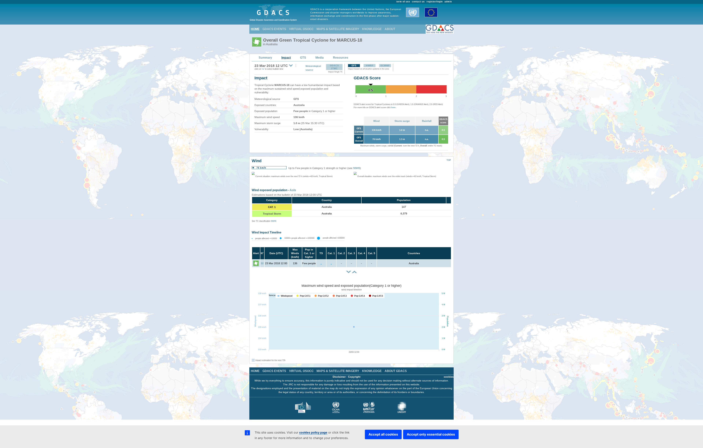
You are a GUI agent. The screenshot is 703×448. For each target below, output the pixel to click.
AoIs (293, 190)
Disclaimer (339, 376)
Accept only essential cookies (431, 434)
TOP (449, 160)
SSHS (356, 168)
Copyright (354, 376)
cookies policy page (313, 432)
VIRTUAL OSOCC (301, 29)
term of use (403, 1)
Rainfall (427, 120)
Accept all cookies (383, 434)
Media (319, 57)
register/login (435, 1)
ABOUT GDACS (396, 371)
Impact (286, 57)
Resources (340, 57)
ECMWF (385, 65)
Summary (265, 57)
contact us (418, 1)
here (393, 107)
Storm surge (402, 120)
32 (262, 263)
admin (448, 1)
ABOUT (390, 29)
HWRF (369, 65)
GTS (303, 57)
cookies (449, 376)
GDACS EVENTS (274, 29)
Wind (376, 120)
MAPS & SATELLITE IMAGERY (338, 29)
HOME (255, 29)
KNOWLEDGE (372, 29)
